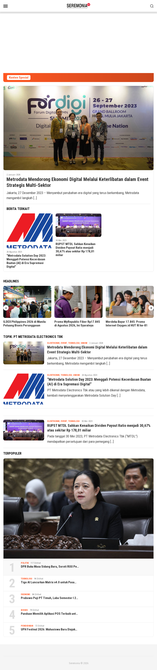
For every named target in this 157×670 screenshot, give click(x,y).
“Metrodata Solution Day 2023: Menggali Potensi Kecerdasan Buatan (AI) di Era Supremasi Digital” (26, 261)
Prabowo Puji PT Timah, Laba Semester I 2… (49, 598)
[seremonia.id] (79, 5)
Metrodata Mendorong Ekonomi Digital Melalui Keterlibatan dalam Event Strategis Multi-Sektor (77, 182)
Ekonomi (25, 594)
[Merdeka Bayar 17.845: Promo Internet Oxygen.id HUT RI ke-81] (130, 302)
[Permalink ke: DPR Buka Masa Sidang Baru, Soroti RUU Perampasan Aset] (78, 508)
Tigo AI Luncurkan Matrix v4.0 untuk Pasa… (48, 582)
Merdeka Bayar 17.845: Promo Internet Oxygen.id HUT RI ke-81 (127, 323)
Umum (84, 343)
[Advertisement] (78, 42)
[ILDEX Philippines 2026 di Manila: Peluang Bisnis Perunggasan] (27, 302)
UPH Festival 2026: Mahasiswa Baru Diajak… (49, 629)
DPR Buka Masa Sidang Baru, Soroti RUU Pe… (50, 566)
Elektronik (53, 343)
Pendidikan (27, 626)
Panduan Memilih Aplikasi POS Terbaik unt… (49, 614)
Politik (25, 563)
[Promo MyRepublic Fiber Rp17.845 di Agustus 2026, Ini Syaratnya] (78, 302)
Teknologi (74, 343)
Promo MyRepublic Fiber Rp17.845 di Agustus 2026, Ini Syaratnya (77, 323)
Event (64, 343)
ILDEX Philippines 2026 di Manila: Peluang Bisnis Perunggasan (24, 323)
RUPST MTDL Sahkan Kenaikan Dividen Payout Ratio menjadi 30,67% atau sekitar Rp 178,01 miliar (75, 249)
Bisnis (24, 610)
